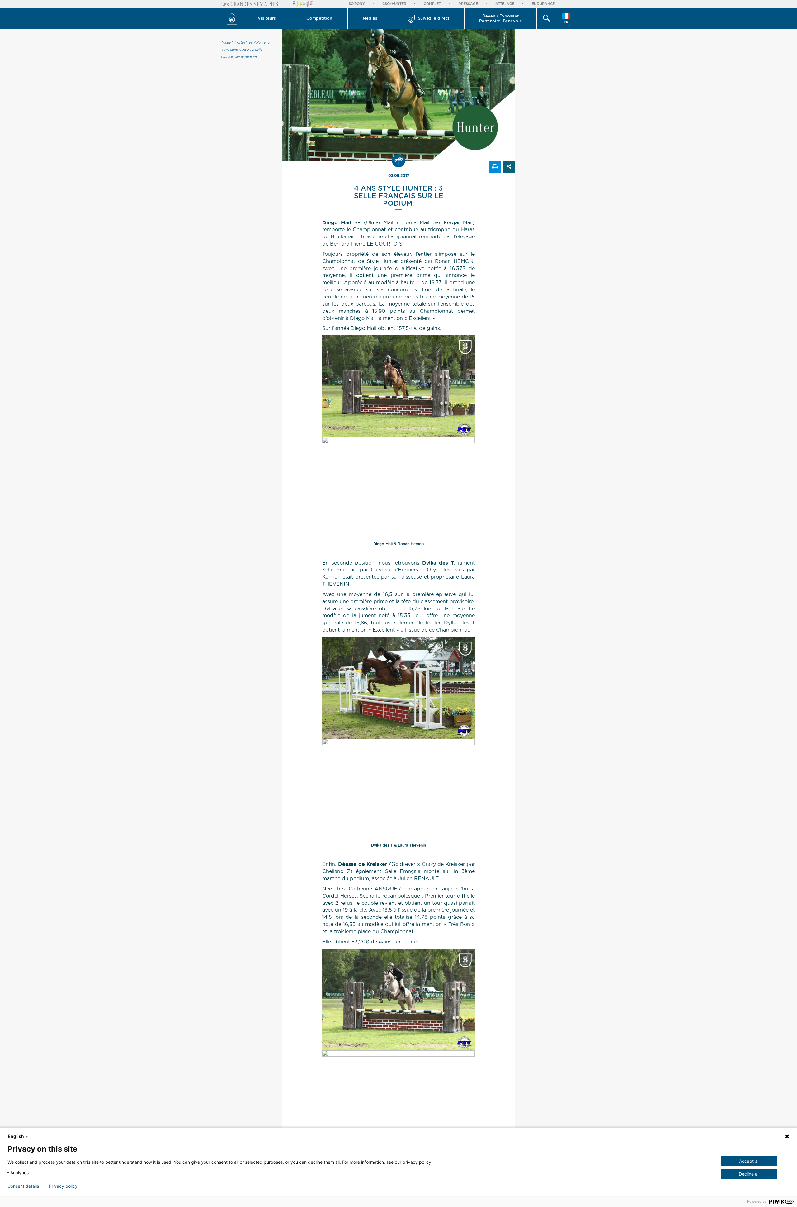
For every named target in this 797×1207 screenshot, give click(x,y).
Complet (432, 4)
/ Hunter (260, 42)
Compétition (319, 19)
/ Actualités (243, 42)
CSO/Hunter (394, 4)
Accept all (749, 1161)
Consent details (23, 1186)
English (16, 1136)
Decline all (749, 1173)
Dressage (468, 4)
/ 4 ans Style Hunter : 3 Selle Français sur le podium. (245, 50)
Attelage (504, 4)
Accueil (227, 42)
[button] (267, 18)
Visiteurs (267, 19)
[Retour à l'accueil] (232, 18)
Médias (370, 19)
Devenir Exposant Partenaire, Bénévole (500, 18)
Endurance (543, 4)
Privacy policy (63, 1186)
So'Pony (357, 4)
